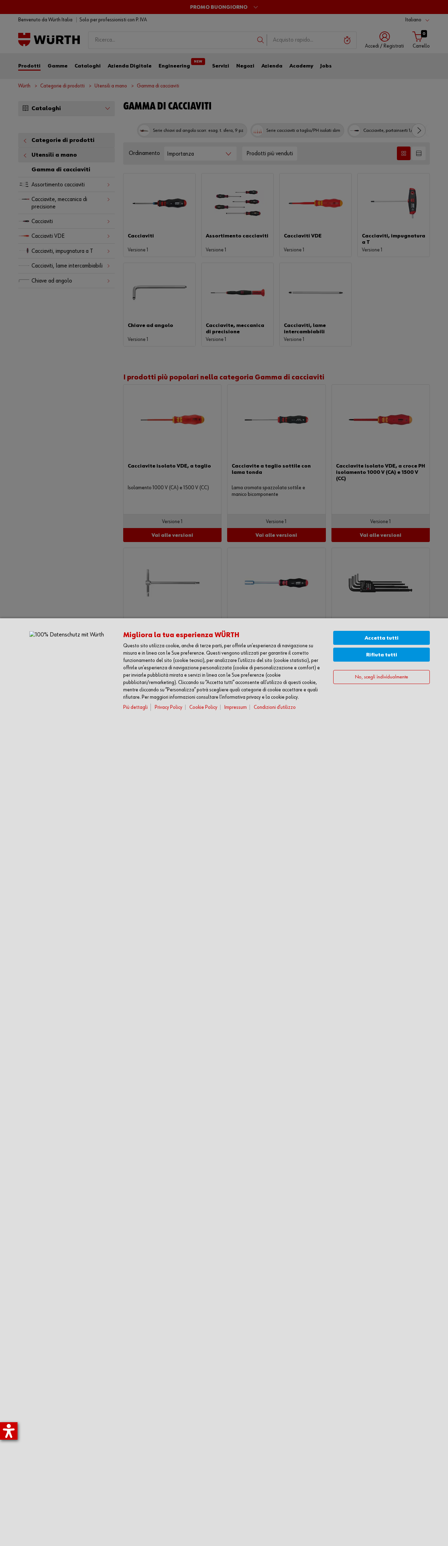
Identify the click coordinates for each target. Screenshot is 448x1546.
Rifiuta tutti (381, 654)
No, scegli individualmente (381, 677)
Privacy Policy (168, 707)
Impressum (235, 707)
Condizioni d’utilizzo (275, 707)
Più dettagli (135, 707)
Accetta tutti (382, 638)
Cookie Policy (203, 707)
